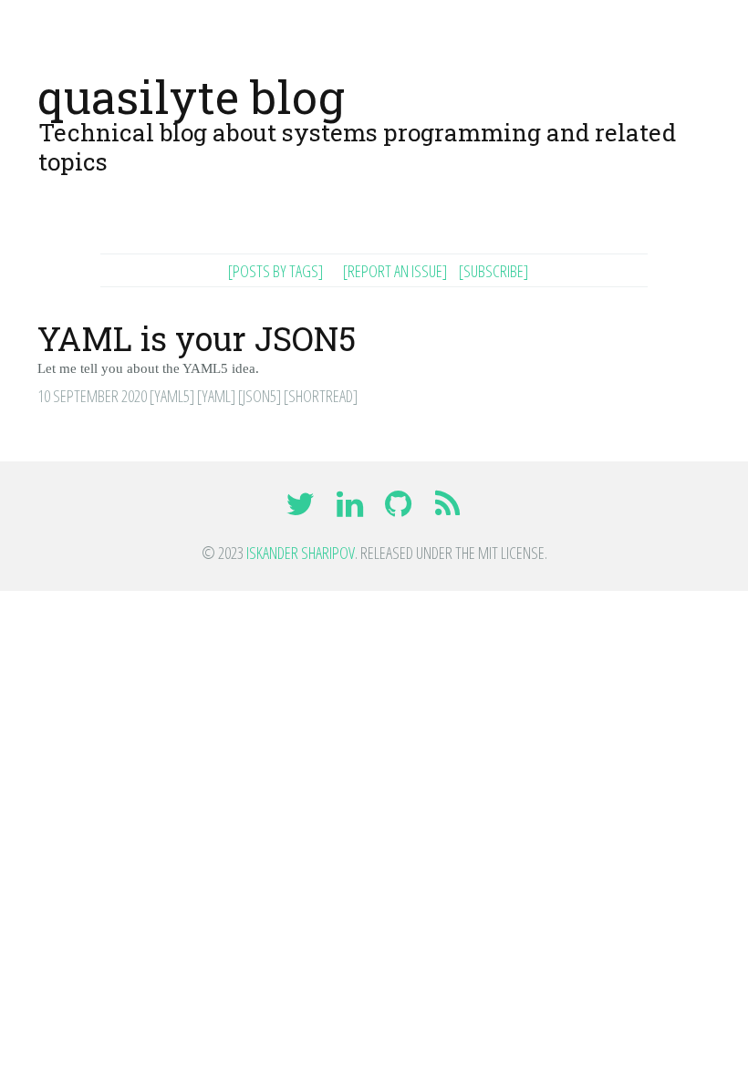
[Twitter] (302, 509)
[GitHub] (400, 509)
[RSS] (448, 509)
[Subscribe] (493, 271)
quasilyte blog (191, 97)
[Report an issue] (395, 271)
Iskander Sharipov (300, 553)
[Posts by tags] (275, 271)
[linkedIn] (350, 509)
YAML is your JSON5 (196, 338)
